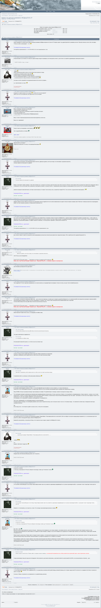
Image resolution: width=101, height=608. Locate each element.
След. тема (97, 22)
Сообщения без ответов (5, 13)
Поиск (50, 11)
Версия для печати (5, 22)
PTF (55, 605)
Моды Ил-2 (20, 15)
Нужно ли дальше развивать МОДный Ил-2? (16, 18)
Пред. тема (92, 22)
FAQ (47, 11)
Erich (27, 49)
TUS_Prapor (9, 18)
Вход (54, 11)
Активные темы (14, 13)
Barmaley (13, 18)
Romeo (27, 228)
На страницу (92, 21)
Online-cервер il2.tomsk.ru (13, 15)
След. (98, 21)
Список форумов (5, 15)
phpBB (46, 604)
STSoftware (51, 605)
